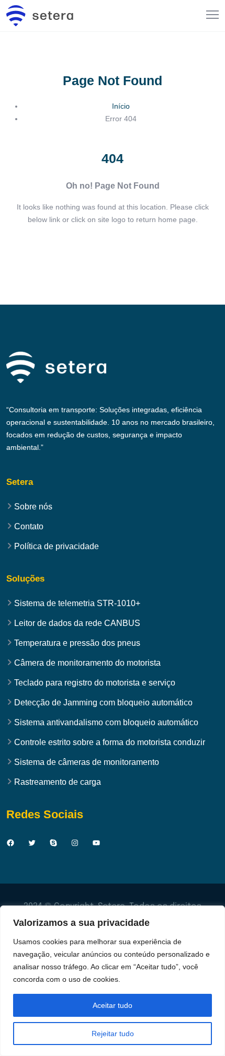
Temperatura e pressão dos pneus (77, 643)
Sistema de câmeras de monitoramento (86, 762)
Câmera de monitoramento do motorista (87, 663)
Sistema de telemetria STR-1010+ (77, 603)
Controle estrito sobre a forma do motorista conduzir (109, 742)
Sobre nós (33, 507)
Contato (28, 527)
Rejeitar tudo (113, 1033)
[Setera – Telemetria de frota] (40, 15)
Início (121, 106)
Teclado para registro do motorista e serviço (94, 683)
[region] (112, 981)
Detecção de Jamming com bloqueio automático (103, 703)
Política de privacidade (56, 546)
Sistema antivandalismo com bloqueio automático (106, 722)
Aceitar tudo (112, 1005)
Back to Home (113, 251)
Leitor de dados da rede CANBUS (77, 623)
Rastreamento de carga (57, 782)
